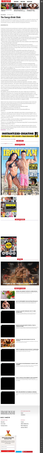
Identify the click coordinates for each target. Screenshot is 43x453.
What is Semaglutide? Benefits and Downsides (27, 377)
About (22, 413)
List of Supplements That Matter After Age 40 (27, 301)
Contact (22, 421)
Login (14, 139)
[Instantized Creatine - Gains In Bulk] (20, 136)
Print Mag (23, 1)
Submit (8, 451)
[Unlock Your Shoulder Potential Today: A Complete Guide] (8, 325)
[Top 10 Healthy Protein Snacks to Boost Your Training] (8, 363)
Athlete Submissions (25, 423)
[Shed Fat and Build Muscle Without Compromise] (8, 349)
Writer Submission (24, 425)
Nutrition (9, 129)
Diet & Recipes (3, 14)
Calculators (23, 414)
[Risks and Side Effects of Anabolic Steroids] (8, 392)
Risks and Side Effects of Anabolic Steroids (26, 391)
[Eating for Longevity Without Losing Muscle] (8, 298)
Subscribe (16, 1)
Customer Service (4, 425)
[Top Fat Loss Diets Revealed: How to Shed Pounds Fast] (8, 311)
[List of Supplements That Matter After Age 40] (8, 308)
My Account (3, 423)
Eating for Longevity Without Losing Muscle (26, 291)
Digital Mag (29, 1)
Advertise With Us (24, 427)
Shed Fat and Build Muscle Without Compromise (27, 349)
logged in (5, 143)
